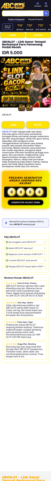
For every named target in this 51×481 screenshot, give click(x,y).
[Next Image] (49, 82)
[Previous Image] (2, 82)
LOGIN (13, 35)
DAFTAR (38, 35)
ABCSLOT (7, 132)
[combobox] (23, 13)
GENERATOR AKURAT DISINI (25, 202)
